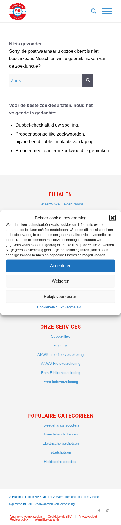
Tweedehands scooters (60, 425)
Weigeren (60, 281)
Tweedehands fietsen (60, 434)
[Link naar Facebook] (99, 510)
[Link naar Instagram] (108, 510)
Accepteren (60, 265)
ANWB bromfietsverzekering (60, 354)
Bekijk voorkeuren (60, 296)
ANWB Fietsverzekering (60, 363)
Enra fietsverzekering (60, 382)
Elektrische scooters (60, 462)
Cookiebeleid (47, 307)
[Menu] (104, 11)
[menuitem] (91, 11)
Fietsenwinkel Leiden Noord (60, 204)
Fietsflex (60, 345)
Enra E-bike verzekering (60, 373)
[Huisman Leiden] (50, 11)
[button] (112, 218)
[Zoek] (91, 11)
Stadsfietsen (60, 452)
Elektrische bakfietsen (60, 443)
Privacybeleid (70, 307)
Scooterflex (60, 336)
